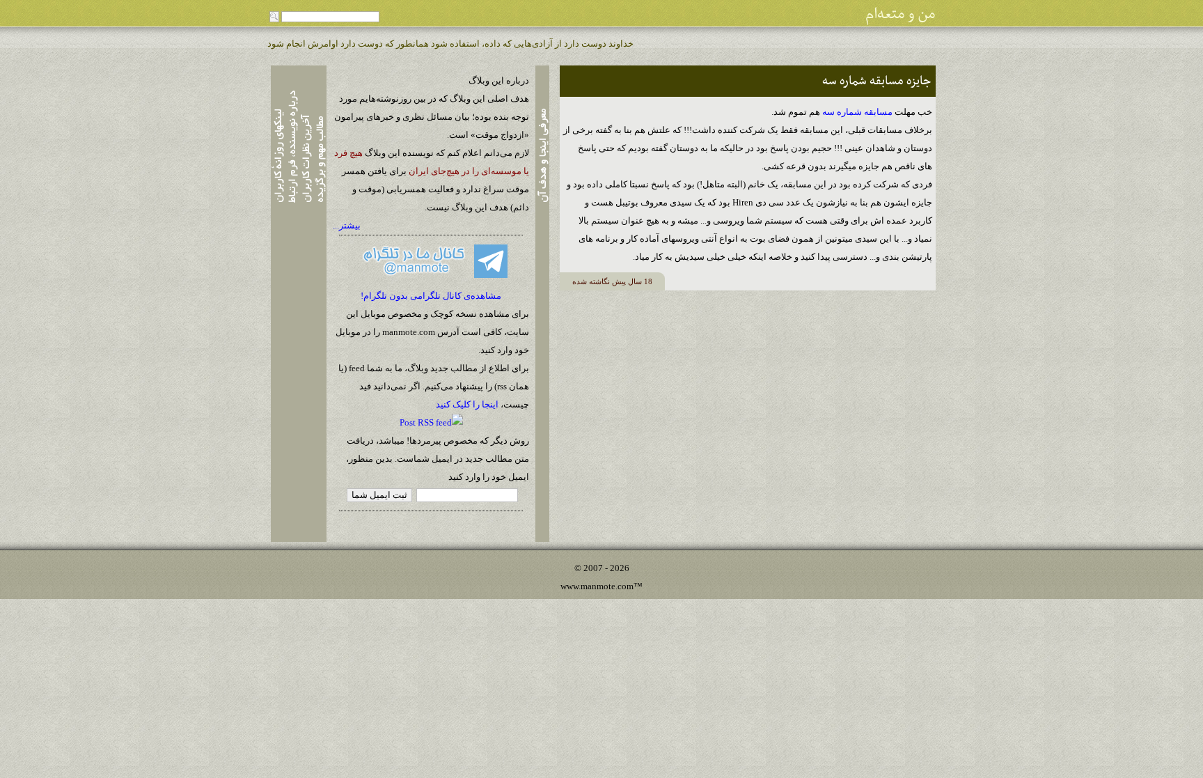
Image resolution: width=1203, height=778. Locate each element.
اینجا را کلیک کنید (467, 404)
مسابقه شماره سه (858, 112)
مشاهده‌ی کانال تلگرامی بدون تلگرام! (431, 295)
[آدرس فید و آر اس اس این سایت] (431, 422)
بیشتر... (347, 225)
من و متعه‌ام (900, 14)
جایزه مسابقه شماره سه (876, 81)
